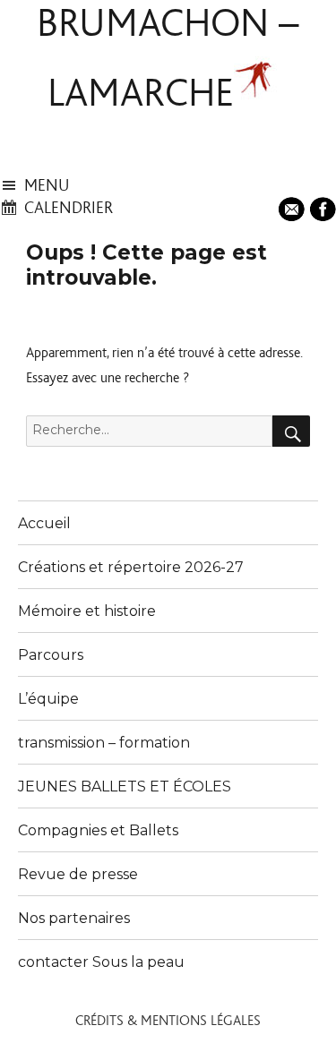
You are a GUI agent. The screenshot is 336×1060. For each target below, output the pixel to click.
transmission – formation (104, 742)
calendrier (68, 208)
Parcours (50, 654)
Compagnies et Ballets (98, 830)
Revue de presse (78, 874)
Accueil (44, 523)
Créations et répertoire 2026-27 (131, 567)
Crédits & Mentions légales (168, 1021)
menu (47, 185)
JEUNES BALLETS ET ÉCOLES (124, 786)
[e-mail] (293, 207)
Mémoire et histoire (87, 611)
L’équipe (48, 698)
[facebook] (322, 207)
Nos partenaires (74, 918)
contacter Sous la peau (101, 961)
